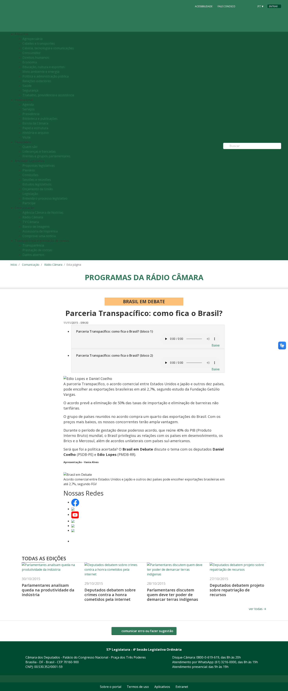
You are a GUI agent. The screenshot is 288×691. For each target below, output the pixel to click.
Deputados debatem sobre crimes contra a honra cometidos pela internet (110, 594)
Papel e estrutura (35, 128)
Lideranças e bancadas (39, 151)
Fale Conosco (226, 6)
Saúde (27, 86)
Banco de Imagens (36, 226)
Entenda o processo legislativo (45, 198)
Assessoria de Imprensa (40, 231)
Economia (30, 62)
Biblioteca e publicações (40, 118)
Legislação (30, 194)
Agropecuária (33, 39)
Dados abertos (33, 255)
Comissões (30, 175)
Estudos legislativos (37, 184)
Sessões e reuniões (37, 179)
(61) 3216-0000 (225, 662)
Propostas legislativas (39, 165)
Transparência (33, 245)
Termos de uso (138, 687)
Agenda (28, 104)
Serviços (29, 109)
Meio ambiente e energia (41, 71)
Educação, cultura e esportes (44, 67)
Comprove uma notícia (39, 236)
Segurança (30, 90)
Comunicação (30, 264)
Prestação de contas (37, 250)
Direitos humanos (36, 57)
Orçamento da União (38, 189)
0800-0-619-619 (207, 657)
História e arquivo (36, 132)
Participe (29, 203)
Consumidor (32, 53)
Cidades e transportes (39, 43)
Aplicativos (162, 687)
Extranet (182, 687)
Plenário (29, 170)
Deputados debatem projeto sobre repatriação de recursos (237, 590)
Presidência (31, 114)
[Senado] (250, 6)
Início (13, 264)
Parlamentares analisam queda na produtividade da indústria (48, 590)
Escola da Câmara (35, 123)
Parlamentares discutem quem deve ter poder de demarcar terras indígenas (172, 594)
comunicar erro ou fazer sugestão (147, 631)
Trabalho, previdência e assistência (48, 95)
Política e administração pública (46, 76)
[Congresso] (243, 6)
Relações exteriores (37, 81)
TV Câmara (31, 222)
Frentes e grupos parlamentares (46, 156)
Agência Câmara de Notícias (43, 212)
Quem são (30, 147)
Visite (27, 137)
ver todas (257, 609)
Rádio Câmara (33, 217)
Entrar (273, 6)
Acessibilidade (203, 6)
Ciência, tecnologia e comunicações (48, 48)
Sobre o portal (110, 687)
